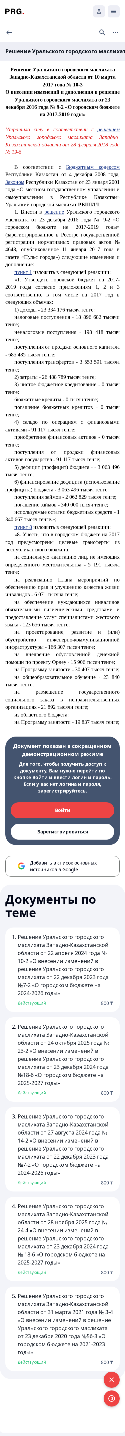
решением (108, 129)
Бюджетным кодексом (93, 167)
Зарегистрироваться (62, 831)
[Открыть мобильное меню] (114, 11)
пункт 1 (23, 272)
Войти (62, 810)
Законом (14, 182)
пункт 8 (23, 527)
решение (54, 212)
